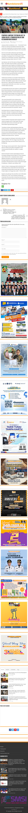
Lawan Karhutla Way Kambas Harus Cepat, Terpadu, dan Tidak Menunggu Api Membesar (17, 685)
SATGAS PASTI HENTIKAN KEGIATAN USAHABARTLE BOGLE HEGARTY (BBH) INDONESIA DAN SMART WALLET (17, 783)
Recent (2, 669)
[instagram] (18, 730)
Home (2, 16)
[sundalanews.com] (14, 3)
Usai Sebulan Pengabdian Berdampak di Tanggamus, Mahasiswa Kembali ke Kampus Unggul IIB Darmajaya (18, 698)
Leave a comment (6, 42)
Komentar (4, 227)
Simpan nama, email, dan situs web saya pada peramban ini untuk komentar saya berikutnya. (14, 254)
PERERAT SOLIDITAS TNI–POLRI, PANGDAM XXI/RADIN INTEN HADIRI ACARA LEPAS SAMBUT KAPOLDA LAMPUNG (18, 216)
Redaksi (1, 746)
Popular (7, 669)
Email (3, 244)
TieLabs (22, 807)
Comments (13, 669)
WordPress (12, 807)
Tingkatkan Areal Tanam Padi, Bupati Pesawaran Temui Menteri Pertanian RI (17, 776)
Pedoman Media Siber (4, 753)
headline (6, 16)
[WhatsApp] (3, 186)
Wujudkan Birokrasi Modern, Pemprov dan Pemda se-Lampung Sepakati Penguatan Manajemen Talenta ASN (9, 211)
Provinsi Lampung (19, 41)
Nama (3, 239)
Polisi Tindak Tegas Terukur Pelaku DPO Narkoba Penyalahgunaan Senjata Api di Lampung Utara (17, 692)
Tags (18, 669)
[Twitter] (13, 730)
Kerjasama (2, 751)
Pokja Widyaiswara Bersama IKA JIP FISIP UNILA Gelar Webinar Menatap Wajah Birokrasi (17, 770)
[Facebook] (10, 730)
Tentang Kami (3, 748)
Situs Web (4, 248)
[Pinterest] (15, 730)
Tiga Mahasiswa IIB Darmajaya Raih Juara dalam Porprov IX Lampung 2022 (17, 790)
